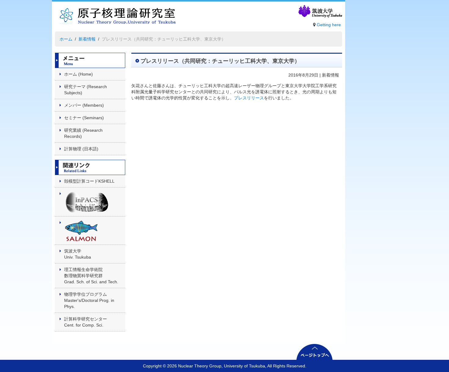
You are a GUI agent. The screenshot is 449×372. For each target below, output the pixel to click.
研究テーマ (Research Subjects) (85, 89)
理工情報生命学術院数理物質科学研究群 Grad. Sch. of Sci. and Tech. (91, 275)
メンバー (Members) (84, 105)
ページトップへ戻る (314, 352)
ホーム (66, 39)
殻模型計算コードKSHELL (89, 181)
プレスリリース (249, 97)
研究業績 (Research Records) (83, 133)
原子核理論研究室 (116, 18)
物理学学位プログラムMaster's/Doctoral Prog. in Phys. (89, 300)
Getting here (329, 24)
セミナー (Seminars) (84, 117)
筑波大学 (320, 12)
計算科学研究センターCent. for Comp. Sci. (85, 322)
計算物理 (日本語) (81, 148)
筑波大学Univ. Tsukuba (77, 254)
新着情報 (87, 39)
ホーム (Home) (78, 74)
